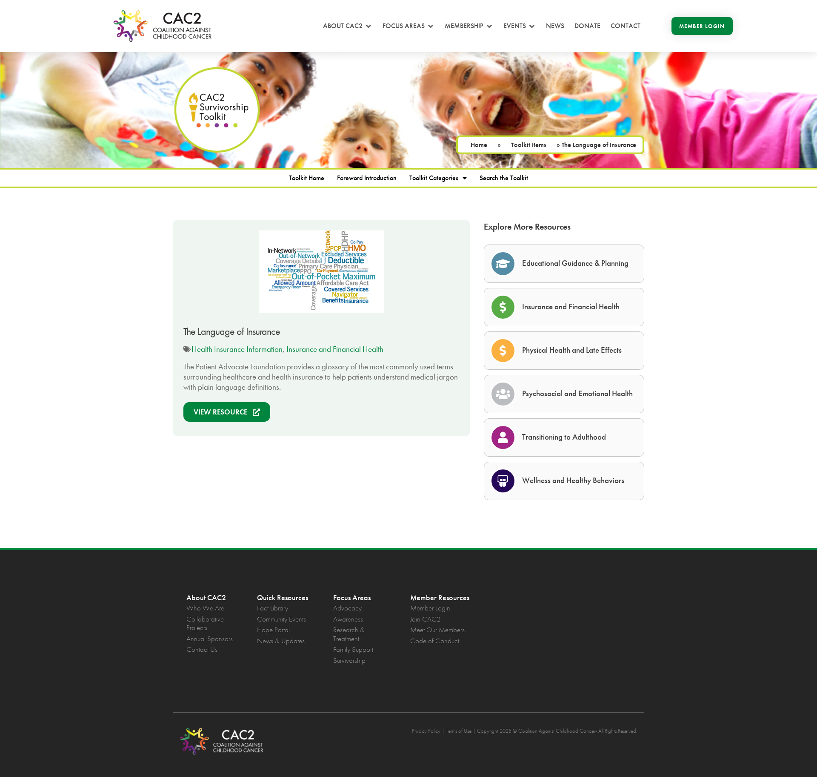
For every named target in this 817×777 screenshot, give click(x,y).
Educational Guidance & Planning (575, 263)
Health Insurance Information (237, 349)
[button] (347, 26)
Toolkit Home (306, 177)
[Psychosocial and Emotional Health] (503, 394)
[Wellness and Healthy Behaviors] (503, 481)
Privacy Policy (426, 730)
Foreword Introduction (367, 177)
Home (479, 145)
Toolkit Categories (433, 177)
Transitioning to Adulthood (564, 437)
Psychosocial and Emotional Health (577, 393)
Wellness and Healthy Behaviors (573, 480)
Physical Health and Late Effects (572, 350)
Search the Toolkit (504, 177)
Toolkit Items (528, 145)
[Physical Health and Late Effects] (503, 350)
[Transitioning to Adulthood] (503, 437)
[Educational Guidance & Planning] (503, 263)
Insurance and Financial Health (334, 349)
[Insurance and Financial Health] (503, 307)
